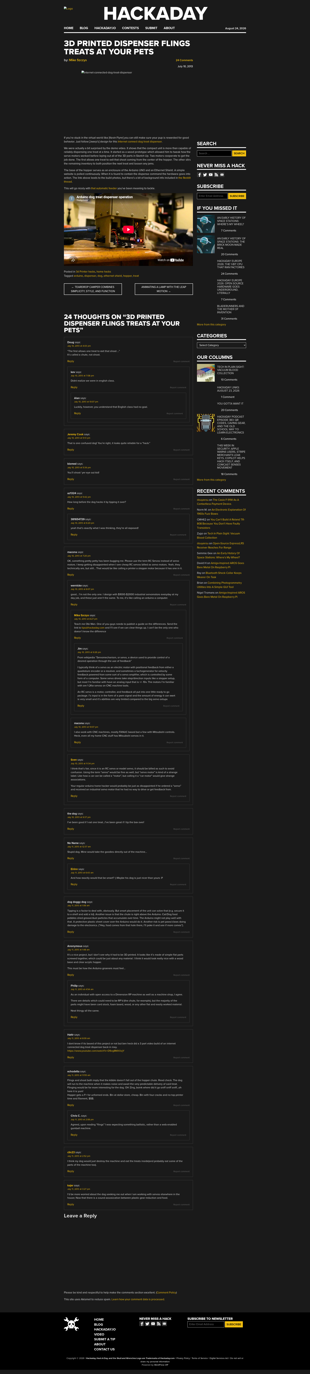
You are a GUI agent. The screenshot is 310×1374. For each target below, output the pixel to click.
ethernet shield (113, 276)
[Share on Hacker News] (75, 65)
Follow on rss (216, 174)
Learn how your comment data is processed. (138, 1299)
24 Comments (184, 60)
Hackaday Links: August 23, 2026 (228, 389)
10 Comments (228, 379)
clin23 (71, 1152)
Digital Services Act (219, 1358)
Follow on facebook (199, 174)
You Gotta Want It (230, 403)
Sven (74, 759)
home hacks (104, 271)
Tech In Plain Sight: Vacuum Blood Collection (230, 370)
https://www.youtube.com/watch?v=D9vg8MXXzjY (95, 1050)
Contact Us (104, 1349)
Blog (84, 28)
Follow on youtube (210, 174)
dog (100, 276)
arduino (78, 276)
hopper (127, 276)
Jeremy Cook (75, 434)
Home (68, 28)
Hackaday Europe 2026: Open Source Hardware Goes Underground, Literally (230, 287)
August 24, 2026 (235, 28)
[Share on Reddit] (79, 65)
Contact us (222, 174)
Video (99, 1334)
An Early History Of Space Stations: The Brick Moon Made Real (231, 243)
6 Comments (228, 439)
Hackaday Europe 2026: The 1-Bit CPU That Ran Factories (230, 264)
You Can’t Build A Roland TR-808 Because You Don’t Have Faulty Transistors (221, 524)
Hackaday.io (105, 28)
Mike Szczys (78, 60)
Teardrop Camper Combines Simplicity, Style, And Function (93, 289)
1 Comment (227, 397)
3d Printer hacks (85, 271)
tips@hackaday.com (93, 627)
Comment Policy (166, 1292)
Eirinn (74, 869)
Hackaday (155, 13)
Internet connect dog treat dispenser (140, 141)
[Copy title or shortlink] (84, 65)
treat (136, 276)
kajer (70, 1185)
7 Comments (228, 230)
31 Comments (228, 318)
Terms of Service (200, 1358)
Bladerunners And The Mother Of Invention (230, 309)
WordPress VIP (161, 1365)
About (169, 28)
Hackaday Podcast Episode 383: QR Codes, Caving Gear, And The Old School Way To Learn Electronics (231, 424)
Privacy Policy (183, 1358)
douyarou (202, 500)
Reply (70, 361)
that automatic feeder (104, 188)
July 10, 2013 (185, 66)
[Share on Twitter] (70, 65)
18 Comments (228, 474)
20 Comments (229, 254)
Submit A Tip (104, 1339)
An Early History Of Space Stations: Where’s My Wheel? (231, 221)
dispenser (90, 276)
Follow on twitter (205, 174)
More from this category (211, 324)
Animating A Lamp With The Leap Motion (163, 289)
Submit (151, 28)
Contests (130, 28)
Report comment (181, 361)
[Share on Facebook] (65, 65)
